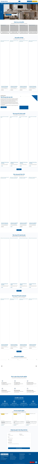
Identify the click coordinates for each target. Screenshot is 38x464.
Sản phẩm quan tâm (10, 439)
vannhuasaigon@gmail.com (4, 458)
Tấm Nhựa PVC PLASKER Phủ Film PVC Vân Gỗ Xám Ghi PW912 (33, 223)
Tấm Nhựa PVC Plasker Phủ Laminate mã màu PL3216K (23, 87)
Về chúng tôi (20, 459)
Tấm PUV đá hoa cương (12, 459)
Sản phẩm (5, 3)
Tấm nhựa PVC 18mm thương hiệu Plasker (14, 162)
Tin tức (18, 3)
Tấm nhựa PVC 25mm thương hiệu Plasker (5, 162)
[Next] (36, 11)
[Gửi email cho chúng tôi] (3, 461)
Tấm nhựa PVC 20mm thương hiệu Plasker (23, 162)
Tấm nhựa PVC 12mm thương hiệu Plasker (33, 162)
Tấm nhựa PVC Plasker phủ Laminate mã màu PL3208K (32, 87)
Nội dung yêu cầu (10, 442)
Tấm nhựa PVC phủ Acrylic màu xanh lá (4, 284)
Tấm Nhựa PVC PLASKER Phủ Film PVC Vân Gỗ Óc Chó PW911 (23, 223)
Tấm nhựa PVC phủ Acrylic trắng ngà (23, 284)
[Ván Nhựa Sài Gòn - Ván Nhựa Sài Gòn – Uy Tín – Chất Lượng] (4, 1)
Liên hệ (21, 3)
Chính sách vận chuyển (21, 457)
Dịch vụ (15, 3)
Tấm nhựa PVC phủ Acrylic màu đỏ (14, 284)
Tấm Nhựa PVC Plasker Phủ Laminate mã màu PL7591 (14, 87)
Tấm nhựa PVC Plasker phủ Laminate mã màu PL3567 (4, 87)
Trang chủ (2, 3)
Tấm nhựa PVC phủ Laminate (13, 457)
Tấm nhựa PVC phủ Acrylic (13, 458)
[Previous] (1, 11)
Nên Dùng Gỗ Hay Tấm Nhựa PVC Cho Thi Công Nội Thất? (6, 422)
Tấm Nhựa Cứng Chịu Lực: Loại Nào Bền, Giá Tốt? (19, 422)
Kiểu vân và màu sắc (10, 3)
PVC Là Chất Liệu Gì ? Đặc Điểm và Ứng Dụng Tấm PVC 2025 (31, 422)
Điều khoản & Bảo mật (21, 458)
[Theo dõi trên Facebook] (1, 461)
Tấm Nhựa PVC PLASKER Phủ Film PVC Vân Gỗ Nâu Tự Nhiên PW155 (14, 223)
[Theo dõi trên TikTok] (2, 461)
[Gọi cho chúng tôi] (5, 461)
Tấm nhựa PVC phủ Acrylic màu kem (32, 284)
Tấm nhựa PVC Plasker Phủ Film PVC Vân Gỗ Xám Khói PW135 (4, 223)
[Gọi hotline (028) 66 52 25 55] (30, 462)
